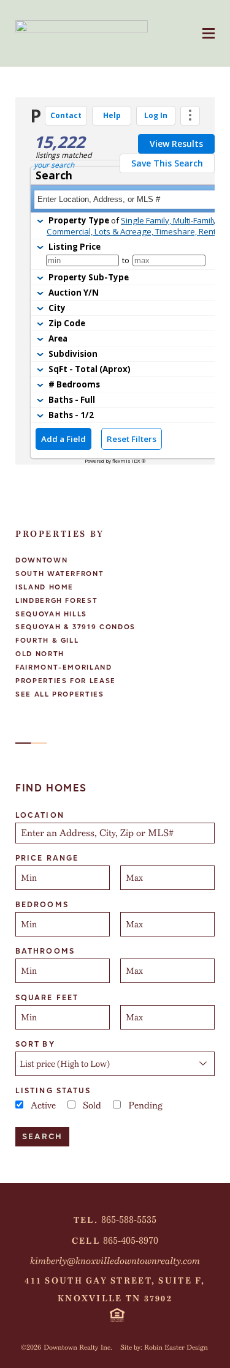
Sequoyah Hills (51, 614)
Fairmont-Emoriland (63, 667)
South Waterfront (59, 573)
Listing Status (53, 1091)
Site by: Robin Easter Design (164, 1347)
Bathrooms (45, 951)
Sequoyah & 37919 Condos (75, 627)
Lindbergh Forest (56, 600)
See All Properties (59, 694)
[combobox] (115, 833)
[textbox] (116, 833)
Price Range (47, 858)
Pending (145, 1105)
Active (43, 1105)
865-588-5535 (128, 1220)
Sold (92, 1105)
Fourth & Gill (47, 640)
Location (39, 815)
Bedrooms (42, 905)
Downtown (41, 560)
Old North (39, 654)
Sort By (35, 1044)
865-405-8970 (130, 1241)
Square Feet (47, 998)
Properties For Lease (65, 681)
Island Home (44, 587)
